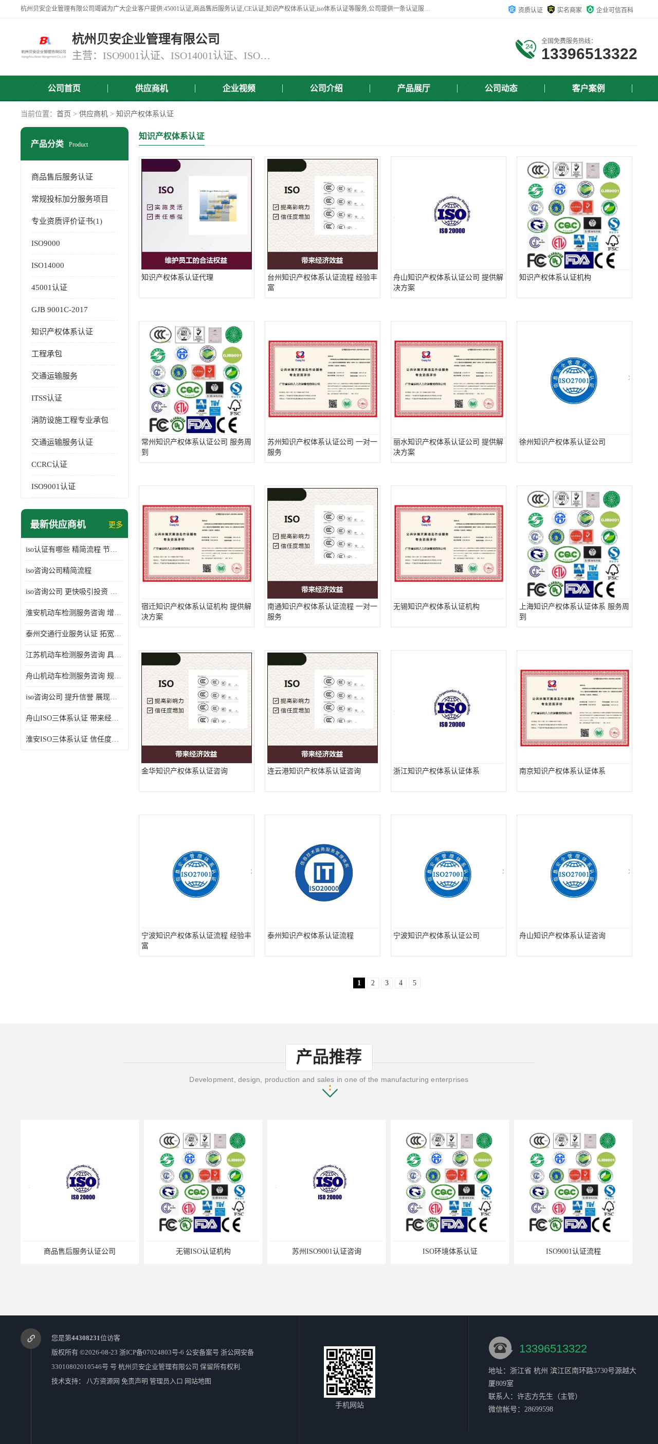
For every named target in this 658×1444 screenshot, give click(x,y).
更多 (115, 525)
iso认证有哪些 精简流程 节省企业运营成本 (74, 549)
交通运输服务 (54, 376)
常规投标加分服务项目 (69, 199)
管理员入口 (166, 1381)
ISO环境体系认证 (326, 1251)
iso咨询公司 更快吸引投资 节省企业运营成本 (74, 591)
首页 (64, 114)
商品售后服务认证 (62, 177)
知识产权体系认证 (145, 114)
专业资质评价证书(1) (66, 221)
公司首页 (64, 88)
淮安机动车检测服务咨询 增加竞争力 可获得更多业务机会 (74, 613)
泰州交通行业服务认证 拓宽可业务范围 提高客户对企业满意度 (74, 634)
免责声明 (134, 1381)
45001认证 (49, 287)
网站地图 (198, 1381)
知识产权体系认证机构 (573, 1251)
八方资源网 (103, 1381)
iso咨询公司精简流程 (59, 570)
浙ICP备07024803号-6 (151, 1352)
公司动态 (501, 88)
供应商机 (151, 88)
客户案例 (588, 88)
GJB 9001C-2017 (59, 309)
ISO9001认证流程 (450, 1251)
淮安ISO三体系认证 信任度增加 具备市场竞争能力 (74, 739)
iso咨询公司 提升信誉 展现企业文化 (74, 697)
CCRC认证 (49, 464)
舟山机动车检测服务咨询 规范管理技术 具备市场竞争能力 (74, 676)
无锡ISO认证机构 (79, 1251)
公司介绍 (326, 88)
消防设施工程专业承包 (69, 420)
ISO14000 (47, 265)
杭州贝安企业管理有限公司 (158, 1366)
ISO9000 (45, 243)
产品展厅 (413, 88)
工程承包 (46, 354)
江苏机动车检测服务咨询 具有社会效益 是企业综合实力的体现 (74, 655)
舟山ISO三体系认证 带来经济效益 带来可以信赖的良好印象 (74, 718)
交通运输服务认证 (62, 442)
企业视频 (239, 88)
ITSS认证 (46, 398)
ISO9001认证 (53, 486)
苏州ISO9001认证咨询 (203, 1251)
